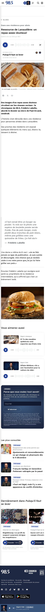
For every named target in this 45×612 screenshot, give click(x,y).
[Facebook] (3, 95)
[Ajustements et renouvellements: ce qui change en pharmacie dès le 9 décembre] (6, 449)
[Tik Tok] (10, 589)
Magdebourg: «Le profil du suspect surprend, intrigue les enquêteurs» (14, 535)
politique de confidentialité (10, 424)
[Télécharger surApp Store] (7, 596)
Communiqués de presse (31, 582)
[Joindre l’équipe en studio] (32, 3)
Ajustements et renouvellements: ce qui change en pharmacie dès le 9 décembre (28, 455)
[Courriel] (12, 95)
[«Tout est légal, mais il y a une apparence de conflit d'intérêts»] (6, 481)
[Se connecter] (42, 3)
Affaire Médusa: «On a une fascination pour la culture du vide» (30, 367)
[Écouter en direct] (25, 3)
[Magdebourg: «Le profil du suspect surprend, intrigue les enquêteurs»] (14, 516)
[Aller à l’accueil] (9, 4)
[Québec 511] (42, 575)
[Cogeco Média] (30, 573)
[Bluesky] (14, 589)
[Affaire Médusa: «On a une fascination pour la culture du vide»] (11, 366)
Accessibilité (18, 582)
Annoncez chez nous (14, 584)
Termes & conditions (7, 580)
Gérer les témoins (7, 582)
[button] (10, 608)
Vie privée (18, 580)
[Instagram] (6, 589)
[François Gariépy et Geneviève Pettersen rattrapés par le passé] (6, 467)
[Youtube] (27, 589)
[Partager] (40, 45)
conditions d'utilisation (30, 424)
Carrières (4, 584)
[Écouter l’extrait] (5, 44)
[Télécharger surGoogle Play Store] (23, 596)
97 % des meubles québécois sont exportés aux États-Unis (30, 341)
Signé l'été (20, 607)
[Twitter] (7, 95)
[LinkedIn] (18, 589)
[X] (23, 589)
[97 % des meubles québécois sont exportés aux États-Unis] (11, 339)
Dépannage (26, 580)
